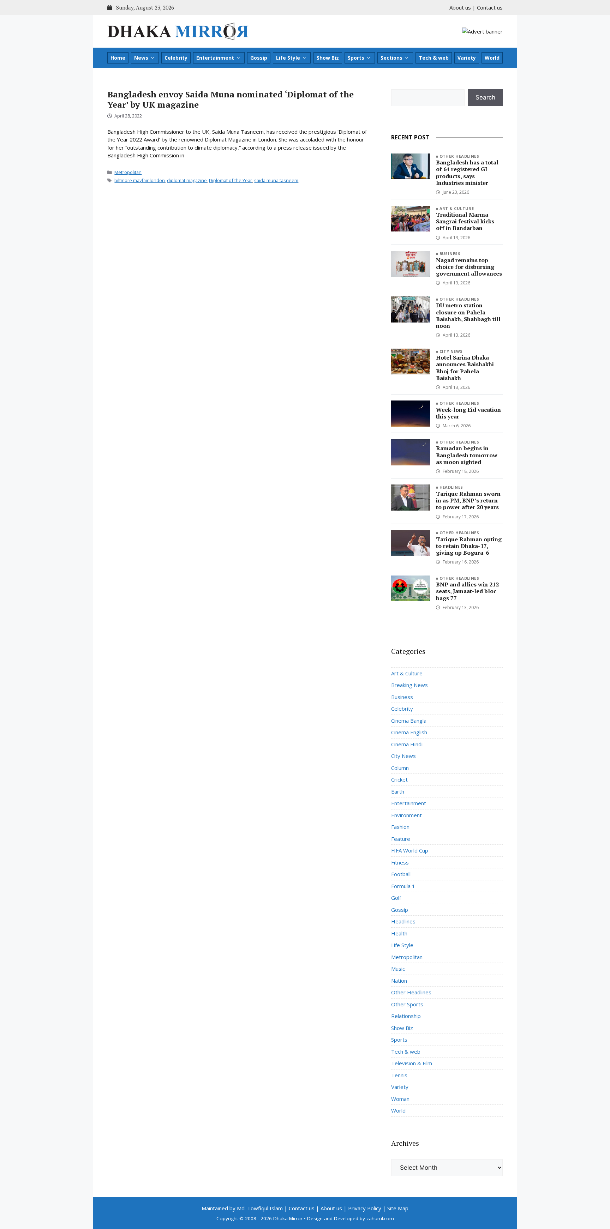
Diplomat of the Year (230, 180)
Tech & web (434, 57)
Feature (400, 838)
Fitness (400, 862)
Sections (391, 57)
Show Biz (328, 57)
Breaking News (409, 684)
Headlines (451, 487)
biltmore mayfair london (139, 180)
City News (451, 351)
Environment (406, 815)
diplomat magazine (187, 180)
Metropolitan (128, 172)
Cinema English (409, 732)
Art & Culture (456, 208)
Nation (399, 980)
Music (398, 968)
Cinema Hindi (407, 744)
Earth (397, 791)
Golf (396, 897)
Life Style (288, 57)
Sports (356, 57)
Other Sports (407, 1004)
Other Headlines (459, 156)
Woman (400, 1098)
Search (485, 97)
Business (450, 253)
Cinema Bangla (408, 720)
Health (399, 933)
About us (460, 7)
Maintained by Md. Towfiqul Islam (242, 1208)
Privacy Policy (364, 1208)
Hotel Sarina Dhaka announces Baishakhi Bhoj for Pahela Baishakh (465, 368)
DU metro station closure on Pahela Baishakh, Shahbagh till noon (468, 315)
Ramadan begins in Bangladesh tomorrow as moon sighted (466, 454)
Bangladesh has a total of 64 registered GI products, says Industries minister (467, 172)
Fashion (400, 826)
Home (117, 57)
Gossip (258, 57)
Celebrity (176, 57)
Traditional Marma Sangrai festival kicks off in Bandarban (465, 221)
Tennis (399, 1075)
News (141, 57)
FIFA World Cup (409, 850)
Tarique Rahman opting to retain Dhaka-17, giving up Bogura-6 (469, 545)
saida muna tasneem (276, 180)
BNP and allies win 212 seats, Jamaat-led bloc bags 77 (467, 591)
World (492, 57)
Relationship (406, 1015)
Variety (467, 57)
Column (400, 767)
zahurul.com (380, 1218)
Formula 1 (403, 886)
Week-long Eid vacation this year (468, 413)
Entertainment (215, 57)
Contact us (490, 7)
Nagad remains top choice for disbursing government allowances (469, 266)
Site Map (397, 1208)
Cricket (399, 779)
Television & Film (411, 1063)
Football (401, 874)
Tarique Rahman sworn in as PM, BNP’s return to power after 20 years (468, 500)
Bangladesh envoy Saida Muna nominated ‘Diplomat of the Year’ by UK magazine (230, 99)
